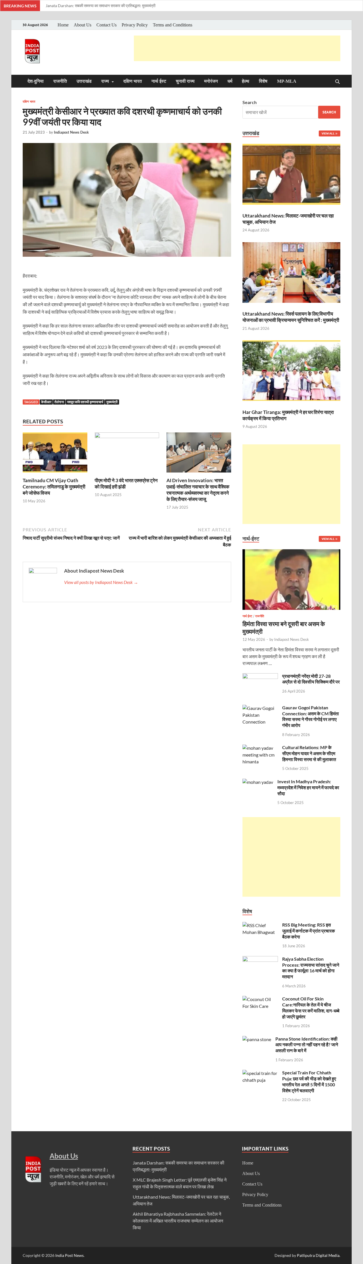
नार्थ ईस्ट (158, 81)
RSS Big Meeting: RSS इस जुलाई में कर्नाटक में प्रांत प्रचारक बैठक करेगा (308, 930)
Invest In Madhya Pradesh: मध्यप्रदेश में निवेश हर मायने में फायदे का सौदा (308, 787)
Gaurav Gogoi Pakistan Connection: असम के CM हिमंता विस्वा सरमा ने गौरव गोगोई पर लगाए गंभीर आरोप (310, 716)
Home (63, 24)
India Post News (69, 1255)
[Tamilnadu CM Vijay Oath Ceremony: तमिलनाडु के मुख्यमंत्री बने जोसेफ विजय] (55, 454)
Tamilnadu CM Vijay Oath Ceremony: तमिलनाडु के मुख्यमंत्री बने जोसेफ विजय (54, 486)
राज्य (105, 81)
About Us (82, 24)
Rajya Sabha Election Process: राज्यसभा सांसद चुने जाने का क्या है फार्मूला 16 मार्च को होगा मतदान (310, 967)
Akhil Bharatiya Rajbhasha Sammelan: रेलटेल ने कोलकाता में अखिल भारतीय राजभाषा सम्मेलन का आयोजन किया (178, 1220)
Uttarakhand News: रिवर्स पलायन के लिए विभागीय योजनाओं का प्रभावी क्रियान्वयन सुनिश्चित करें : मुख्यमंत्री (290, 317)
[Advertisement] (237, 48)
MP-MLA (286, 81)
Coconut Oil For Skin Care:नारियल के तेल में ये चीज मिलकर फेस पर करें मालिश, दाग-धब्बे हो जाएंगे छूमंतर (310, 1007)
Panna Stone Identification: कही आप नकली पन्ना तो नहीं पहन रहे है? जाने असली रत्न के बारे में (306, 1044)
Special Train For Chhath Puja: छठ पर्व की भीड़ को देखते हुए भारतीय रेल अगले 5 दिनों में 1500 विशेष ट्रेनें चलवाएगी (309, 1081)
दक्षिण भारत (132, 81)
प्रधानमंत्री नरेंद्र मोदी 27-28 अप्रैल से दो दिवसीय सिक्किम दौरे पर (311, 679)
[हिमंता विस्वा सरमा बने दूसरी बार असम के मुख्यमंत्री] (291, 552)
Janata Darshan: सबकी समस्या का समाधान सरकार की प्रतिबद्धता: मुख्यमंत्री (100, 5)
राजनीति (60, 81)
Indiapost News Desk (71, 132)
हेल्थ (245, 81)
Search (249, 102)
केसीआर (46, 402)
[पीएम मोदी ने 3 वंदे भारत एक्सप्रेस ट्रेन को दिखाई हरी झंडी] (127, 454)
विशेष (263, 81)
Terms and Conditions (172, 24)
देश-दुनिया (36, 81)
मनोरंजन (211, 81)
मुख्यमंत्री (112, 402)
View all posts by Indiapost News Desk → (101, 582)
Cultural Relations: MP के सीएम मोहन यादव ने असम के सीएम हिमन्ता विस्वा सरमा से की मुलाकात (309, 753)
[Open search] (337, 82)
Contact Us (106, 24)
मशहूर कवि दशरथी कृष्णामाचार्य (85, 402)
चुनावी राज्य (185, 81)
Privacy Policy (135, 24)
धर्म (229, 81)
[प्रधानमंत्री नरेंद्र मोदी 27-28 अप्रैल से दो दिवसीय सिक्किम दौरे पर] (260, 676)
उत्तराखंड (84, 81)
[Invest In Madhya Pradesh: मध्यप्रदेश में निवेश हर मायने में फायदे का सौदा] (257, 782)
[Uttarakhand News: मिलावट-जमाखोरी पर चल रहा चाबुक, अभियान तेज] (291, 175)
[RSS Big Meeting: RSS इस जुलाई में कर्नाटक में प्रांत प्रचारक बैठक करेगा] (260, 925)
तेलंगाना (59, 402)
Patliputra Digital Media (318, 1255)
